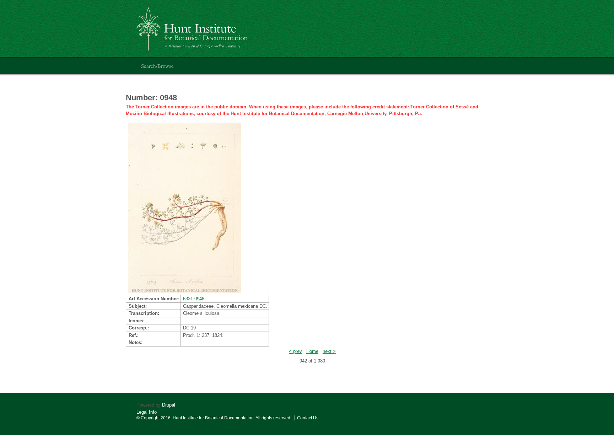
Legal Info (146, 412)
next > (329, 351)
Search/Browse (157, 65)
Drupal (168, 405)
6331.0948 (193, 298)
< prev (295, 351)
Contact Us (307, 417)
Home (312, 351)
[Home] (193, 26)
